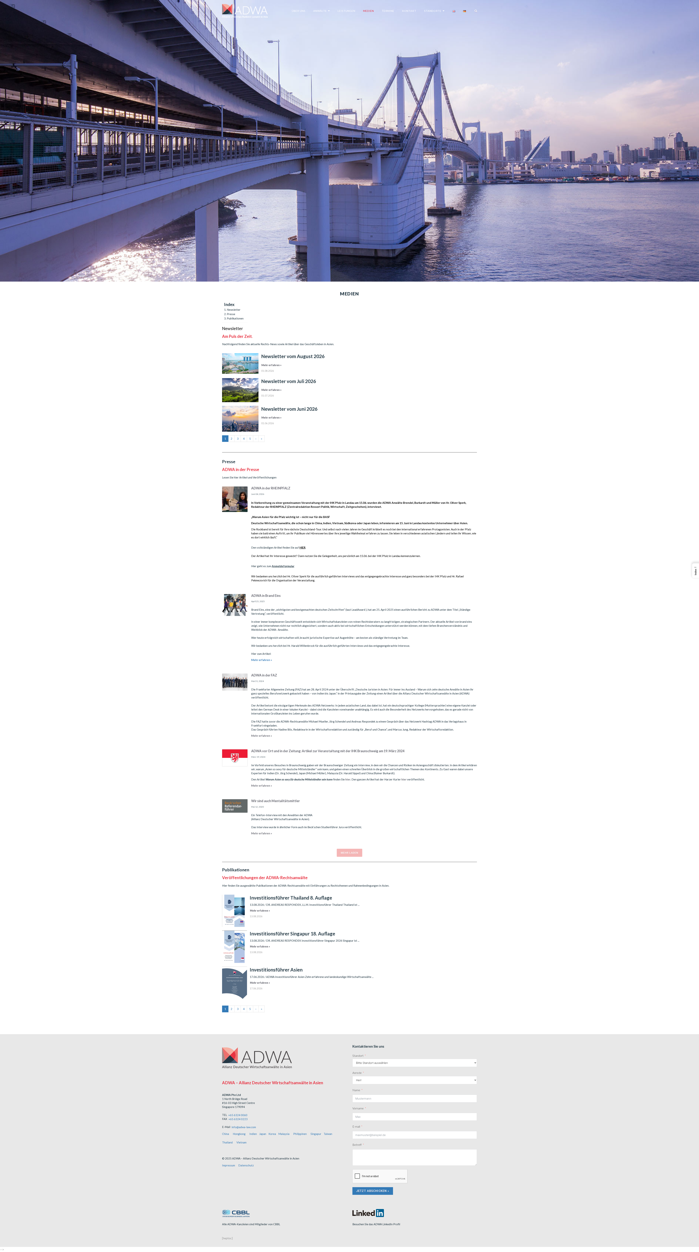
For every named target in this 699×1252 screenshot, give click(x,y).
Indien (253, 1133)
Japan (262, 1133)
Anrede (357, 1072)
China (225, 1133)
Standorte (432, 10)
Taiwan (328, 1133)
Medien (368, 10)
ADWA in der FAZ (264, 675)
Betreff (357, 1144)
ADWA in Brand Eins (266, 596)
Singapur (316, 1133)
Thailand (227, 1142)
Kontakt (409, 10)
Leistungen (346, 10)
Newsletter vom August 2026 (293, 356)
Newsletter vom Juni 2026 (289, 409)
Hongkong (239, 1133)
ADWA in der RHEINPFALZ (270, 488)
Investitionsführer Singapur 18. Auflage (292, 934)
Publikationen (235, 318)
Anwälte (320, 10)
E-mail (356, 1126)
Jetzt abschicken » (372, 1191)
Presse (231, 314)
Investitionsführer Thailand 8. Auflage (291, 898)
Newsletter (233, 309)
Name (356, 1090)
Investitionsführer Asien (276, 970)
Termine (388, 10)
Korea (272, 1133)
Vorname (358, 1108)
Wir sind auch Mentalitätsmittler (275, 801)
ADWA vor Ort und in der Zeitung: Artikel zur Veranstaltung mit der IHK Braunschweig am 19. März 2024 (327, 751)
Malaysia (283, 1133)
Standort (358, 1055)
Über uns (298, 10)
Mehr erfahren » (271, 365)
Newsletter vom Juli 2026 (288, 381)
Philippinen (300, 1133)
